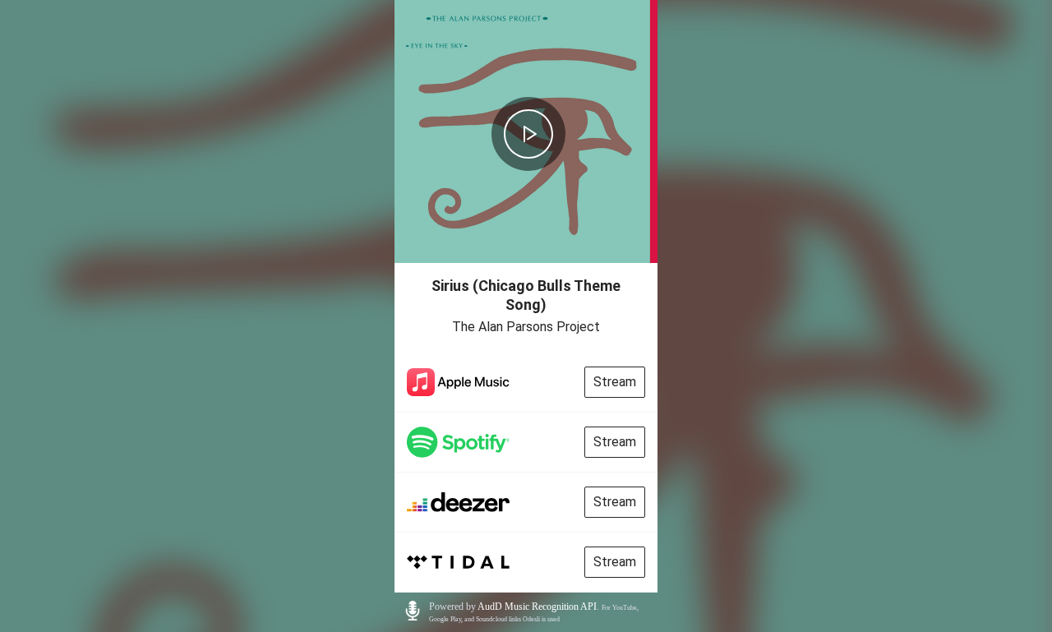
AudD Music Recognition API (537, 606)
